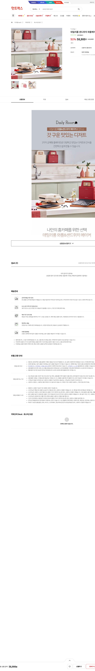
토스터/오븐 (37, 22)
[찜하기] (69, 666)
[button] (77, 35)
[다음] (63, 54)
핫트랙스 (35, 9)
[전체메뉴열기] (13, 15)
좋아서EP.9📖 (86, 16)
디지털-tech (17, 22)
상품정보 (22, 99)
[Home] (12, 22)
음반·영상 (30, 16)
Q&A (66, 99)
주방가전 (27, 22)
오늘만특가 (39, 16)
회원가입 (92, 2)
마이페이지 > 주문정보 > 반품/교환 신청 (38, 366)
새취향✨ (21, 16)
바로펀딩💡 (76, 16)
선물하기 (79, 666)
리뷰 (44, 99)
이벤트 (68, 16)
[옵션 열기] (69, 660)
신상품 (62, 16)
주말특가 (48, 16)
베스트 (56, 16)
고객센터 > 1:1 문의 (73, 366)
